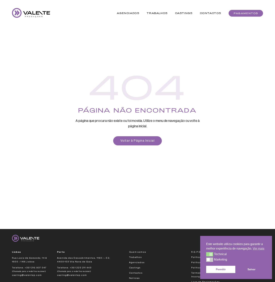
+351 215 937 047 (36, 268)
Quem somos (137, 252)
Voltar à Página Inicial (137, 140)
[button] (209, 254)
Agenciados (128, 13)
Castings (183, 13)
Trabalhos (157, 13)
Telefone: (18, 268)
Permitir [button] (221, 269)
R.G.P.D (196, 252)
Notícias (134, 278)
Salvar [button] (251, 269)
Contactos (210, 13)
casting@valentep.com (27, 275)
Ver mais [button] (258, 248)
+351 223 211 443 (80, 268)
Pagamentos (246, 13)
